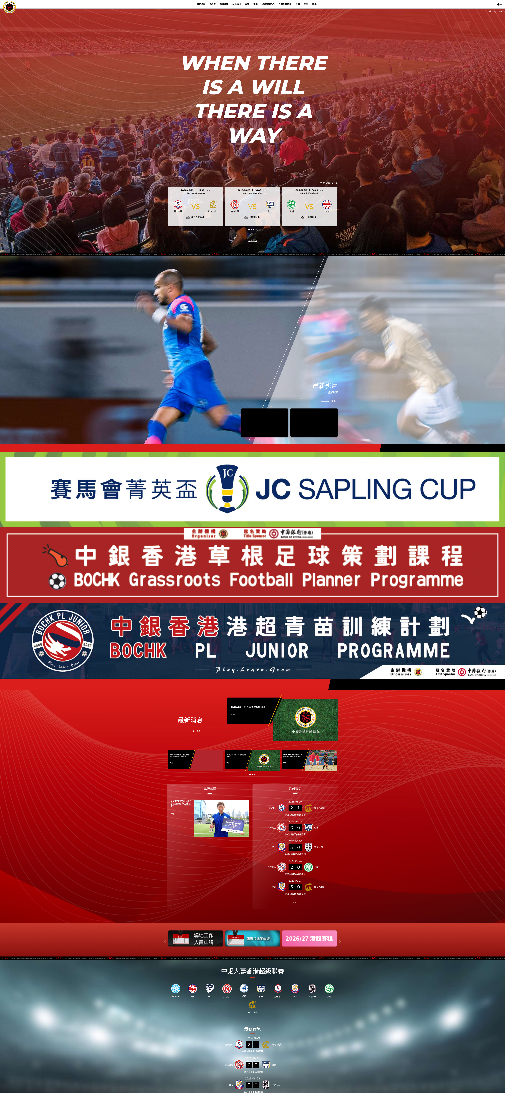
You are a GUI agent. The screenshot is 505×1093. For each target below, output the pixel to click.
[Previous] (165, 210)
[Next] (340, 210)
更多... (233, 714)
